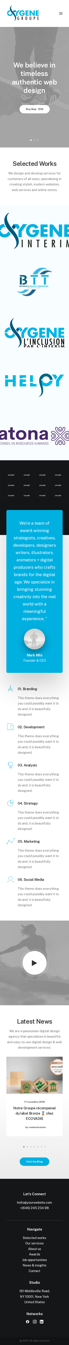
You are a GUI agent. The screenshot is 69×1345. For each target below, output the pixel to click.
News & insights (34, 1265)
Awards (34, 1254)
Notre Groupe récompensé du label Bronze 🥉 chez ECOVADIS (34, 1113)
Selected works (34, 1238)
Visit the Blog (34, 1161)
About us (34, 1249)
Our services (34, 1243)
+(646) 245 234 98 (34, 1208)
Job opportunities (34, 1260)
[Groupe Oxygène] (34, 13)
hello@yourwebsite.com (34, 1202)
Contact (34, 1271)
